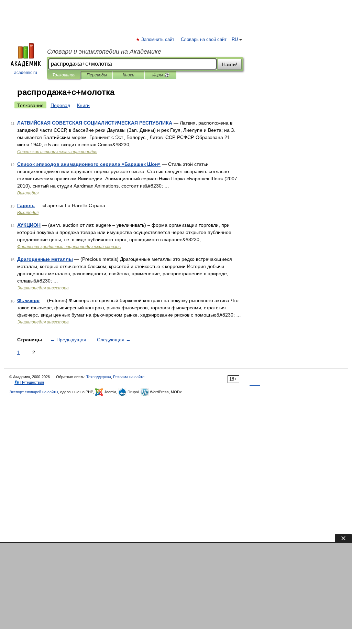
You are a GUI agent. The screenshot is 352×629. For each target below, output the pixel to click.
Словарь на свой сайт (204, 39)
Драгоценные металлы (45, 259)
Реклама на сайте (128, 377)
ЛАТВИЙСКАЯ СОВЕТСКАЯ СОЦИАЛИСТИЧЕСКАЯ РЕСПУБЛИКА (94, 123)
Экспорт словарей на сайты (33, 392)
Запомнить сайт (158, 39)
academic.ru (25, 72)
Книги (128, 75)
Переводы (97, 75)
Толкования (63, 75)
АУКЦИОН (29, 225)
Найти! (229, 64)
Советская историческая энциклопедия (57, 151)
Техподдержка (98, 377)
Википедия (27, 193)
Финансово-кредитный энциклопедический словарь (69, 246)
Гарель (26, 205)
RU (235, 39)
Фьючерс (28, 300)
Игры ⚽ (160, 75)
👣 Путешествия (29, 382)
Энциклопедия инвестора (43, 288)
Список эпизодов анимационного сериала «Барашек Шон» (89, 164)
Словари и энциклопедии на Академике (104, 51)
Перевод (60, 105)
